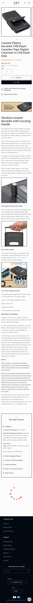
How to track (7, 556)
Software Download (9, 549)
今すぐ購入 (16, 82)
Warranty (6, 553)
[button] (3, 3)
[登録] (28, 571)
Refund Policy (7, 545)
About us (6, 523)
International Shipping (10, 430)
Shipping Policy (8, 541)
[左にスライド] (13, 39)
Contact (5, 560)
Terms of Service (8, 531)
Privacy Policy (7, 527)
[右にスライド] (20, 39)
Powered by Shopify (21, 600)
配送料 (2, 65)
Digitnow (13, 600)
